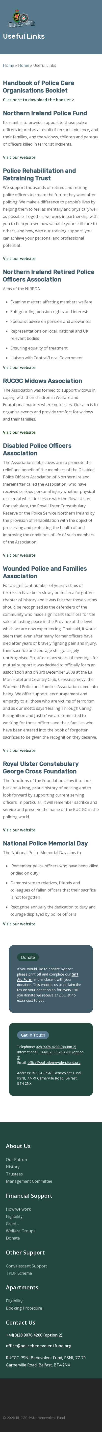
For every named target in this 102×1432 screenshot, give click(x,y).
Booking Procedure (24, 1308)
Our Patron (16, 1159)
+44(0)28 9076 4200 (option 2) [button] (34, 1335)
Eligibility (14, 1216)
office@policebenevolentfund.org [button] (38, 1346)
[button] (92, 17)
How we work (18, 1209)
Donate (13, 1238)
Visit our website (19, 157)
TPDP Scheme (19, 1273)
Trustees (14, 1174)
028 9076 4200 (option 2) (56, 1046)
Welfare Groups (20, 1231)
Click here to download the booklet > (38, 99)
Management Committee (29, 1181)
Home (8, 65)
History (13, 1166)
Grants (12, 1223)
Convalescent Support (26, 1266)
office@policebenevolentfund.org (53, 1062)
